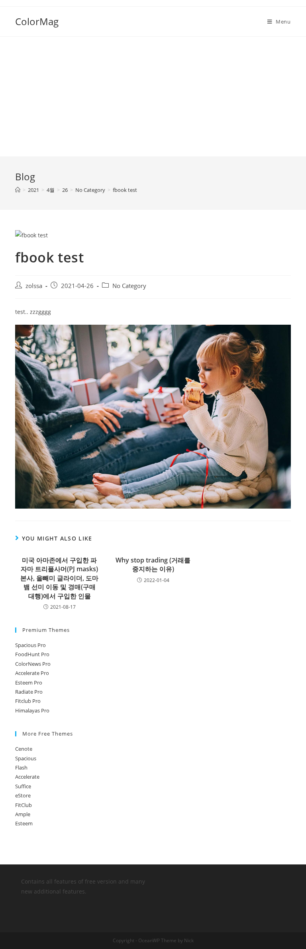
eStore (23, 795)
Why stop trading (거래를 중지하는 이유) (153, 564)
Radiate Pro (29, 691)
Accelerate (27, 776)
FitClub (23, 805)
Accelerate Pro (32, 673)
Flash (21, 767)
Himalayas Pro (32, 710)
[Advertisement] (153, 96)
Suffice (23, 786)
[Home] (17, 189)
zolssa (34, 286)
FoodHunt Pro (32, 654)
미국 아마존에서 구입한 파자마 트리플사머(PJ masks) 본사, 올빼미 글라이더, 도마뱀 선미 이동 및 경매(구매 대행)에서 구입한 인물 (59, 578)
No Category (129, 286)
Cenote (23, 748)
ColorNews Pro (33, 663)
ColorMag (37, 21)
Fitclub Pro (28, 700)
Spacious (25, 758)
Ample (22, 814)
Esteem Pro (28, 682)
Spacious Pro (30, 645)
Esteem (24, 823)
